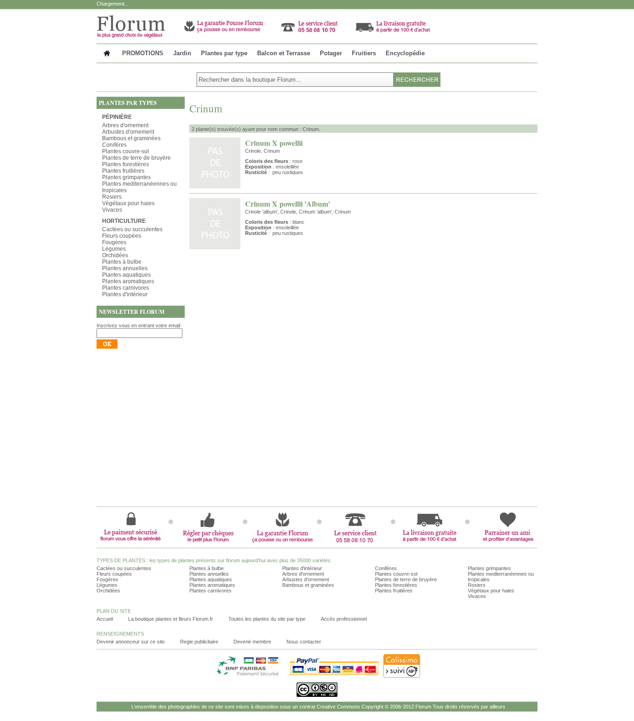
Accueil (105, 619)
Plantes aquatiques (126, 275)
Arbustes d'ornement (128, 132)
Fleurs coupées (121, 236)
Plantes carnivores (125, 288)
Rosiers (112, 197)
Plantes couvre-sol (125, 151)
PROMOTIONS (142, 53)
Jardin (182, 53)
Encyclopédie (405, 53)
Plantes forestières (125, 164)
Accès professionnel (344, 619)
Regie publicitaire (199, 641)
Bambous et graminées (131, 138)
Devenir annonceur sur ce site (131, 641)
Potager (331, 53)
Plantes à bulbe (122, 262)
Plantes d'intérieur (125, 294)
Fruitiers (364, 53)
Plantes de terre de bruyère (136, 158)
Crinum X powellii (274, 142)
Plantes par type (224, 53)
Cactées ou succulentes (132, 229)
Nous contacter (303, 641)
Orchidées (115, 255)
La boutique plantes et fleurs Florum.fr (170, 619)
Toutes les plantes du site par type (266, 619)
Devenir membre (252, 641)
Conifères (114, 145)
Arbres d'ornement (125, 125)
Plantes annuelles (125, 268)
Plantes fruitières (123, 171)
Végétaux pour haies (128, 203)
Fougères (114, 242)
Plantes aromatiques (128, 281)
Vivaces (112, 210)
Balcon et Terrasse (283, 53)
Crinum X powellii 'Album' (287, 203)
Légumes (114, 249)
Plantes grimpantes (126, 177)
